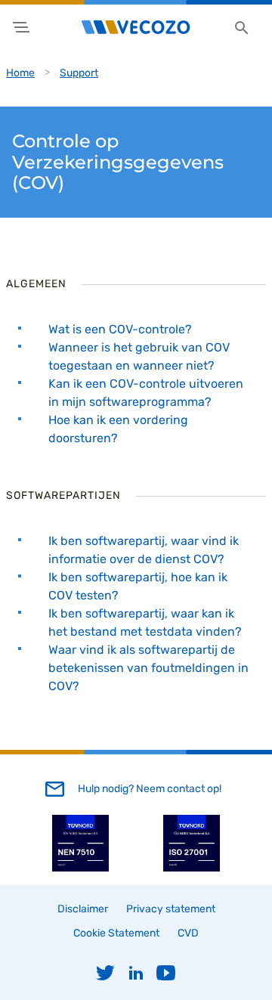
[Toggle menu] (21, 27)
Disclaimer (82, 908)
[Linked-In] (136, 973)
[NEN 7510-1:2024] (80, 868)
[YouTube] (166, 973)
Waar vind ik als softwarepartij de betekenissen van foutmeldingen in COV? (148, 667)
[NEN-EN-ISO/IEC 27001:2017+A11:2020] (191, 868)
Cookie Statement (116, 933)
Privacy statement (170, 908)
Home (20, 73)
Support (79, 73)
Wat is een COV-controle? (119, 329)
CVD (188, 933)
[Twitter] (106, 973)
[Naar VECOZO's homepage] (136, 27)
